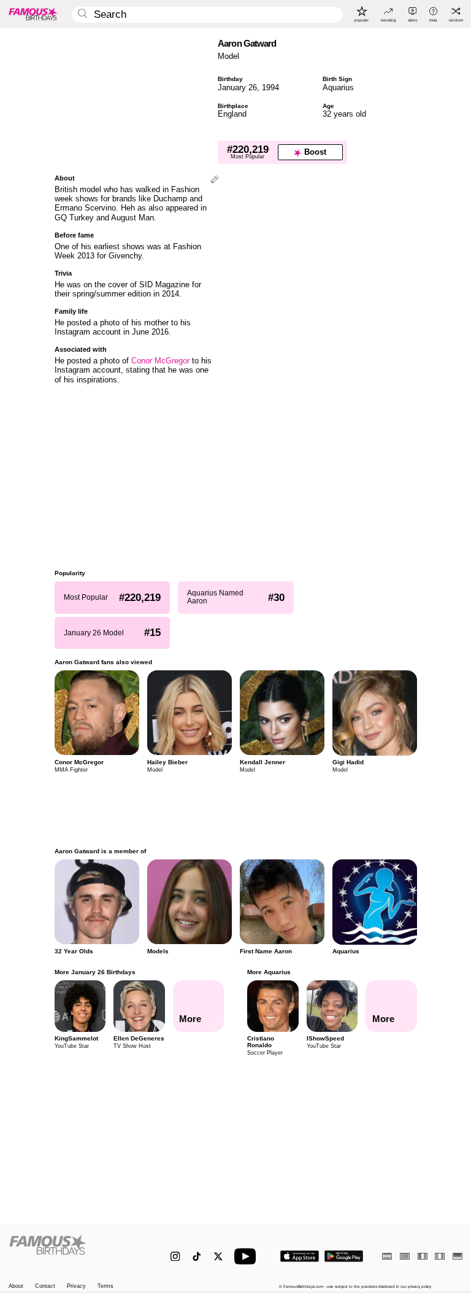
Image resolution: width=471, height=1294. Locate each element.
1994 (270, 87)
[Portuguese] (405, 1256)
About (16, 1286)
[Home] (76, 1251)
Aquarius (338, 87)
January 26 (237, 87)
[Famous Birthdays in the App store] (299, 1256)
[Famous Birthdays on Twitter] (218, 1256)
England (232, 113)
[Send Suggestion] (215, 180)
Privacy (76, 1286)
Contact (45, 1286)
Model (228, 56)
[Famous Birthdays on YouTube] (247, 1256)
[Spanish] (387, 1256)
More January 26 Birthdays (95, 972)
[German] (457, 1256)
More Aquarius (269, 972)
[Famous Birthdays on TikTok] (196, 1256)
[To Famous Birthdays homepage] (33, 13)
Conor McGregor (160, 360)
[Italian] (440, 1256)
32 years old (344, 113)
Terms (105, 1286)
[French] (422, 1256)
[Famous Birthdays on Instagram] (175, 1256)
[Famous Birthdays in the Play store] (343, 1256)
